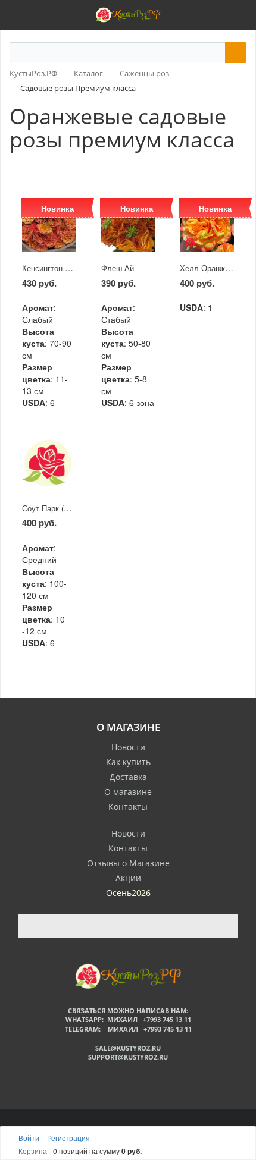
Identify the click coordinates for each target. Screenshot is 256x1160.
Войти (29, 1138)
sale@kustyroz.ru (128, 1047)
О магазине (128, 791)
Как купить (128, 762)
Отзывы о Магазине (128, 863)
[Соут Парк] (49, 465)
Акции (128, 878)
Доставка (128, 776)
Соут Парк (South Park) (63, 508)
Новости (128, 747)
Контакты (128, 806)
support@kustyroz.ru (128, 1056)
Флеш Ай (117, 268)
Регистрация (68, 1138)
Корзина (32, 1151)
